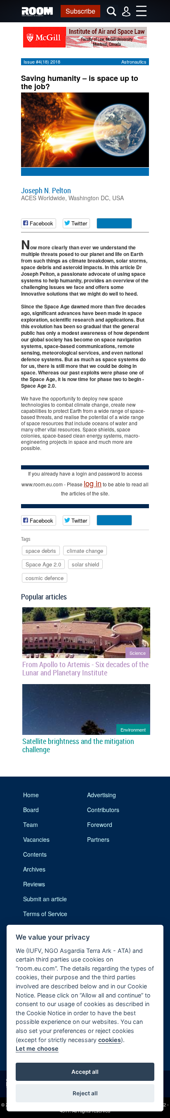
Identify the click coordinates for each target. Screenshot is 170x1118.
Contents (35, 854)
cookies (109, 1039)
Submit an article (45, 898)
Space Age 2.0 (43, 564)
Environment (133, 729)
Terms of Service (45, 913)
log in (93, 483)
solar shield (85, 564)
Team (30, 824)
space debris (41, 550)
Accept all (85, 1071)
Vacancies (36, 839)
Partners (98, 839)
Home (31, 794)
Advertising (101, 794)
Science (138, 652)
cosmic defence (45, 578)
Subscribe (80, 11)
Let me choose (37, 1048)
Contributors (103, 809)
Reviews (34, 884)
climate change (85, 550)
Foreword (99, 824)
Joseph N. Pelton (46, 190)
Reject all (85, 1093)
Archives (34, 869)
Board (31, 809)
